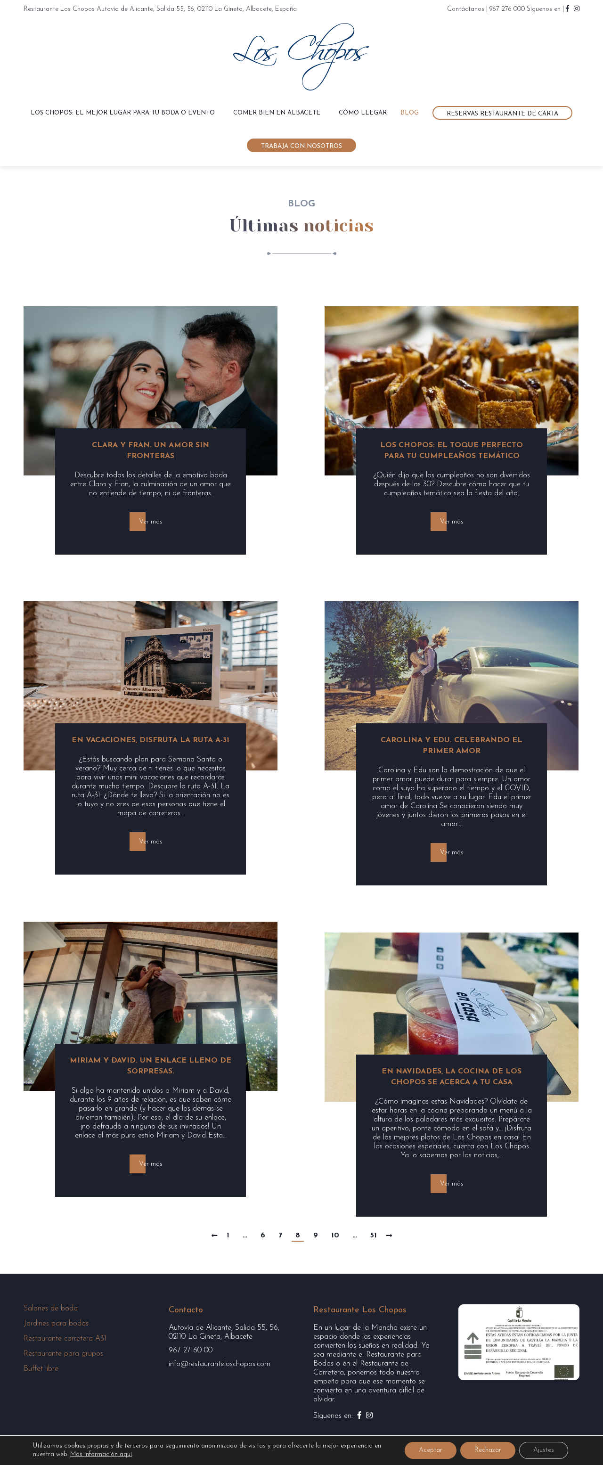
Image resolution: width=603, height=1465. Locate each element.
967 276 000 (507, 9)
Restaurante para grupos (63, 1354)
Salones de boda (51, 1308)
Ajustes (543, 1450)
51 (373, 1235)
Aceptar (430, 1450)
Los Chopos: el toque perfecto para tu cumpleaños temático (451, 451)
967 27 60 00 (190, 1350)
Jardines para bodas (56, 1323)
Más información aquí (101, 1454)
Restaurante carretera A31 (65, 1338)
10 (335, 1235)
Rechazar (487, 1450)
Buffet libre (41, 1369)
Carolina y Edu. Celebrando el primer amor (451, 746)
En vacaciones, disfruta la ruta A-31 (150, 740)
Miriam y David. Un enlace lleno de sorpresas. (150, 1066)
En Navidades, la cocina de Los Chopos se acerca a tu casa (452, 1077)
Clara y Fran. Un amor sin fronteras (150, 451)
